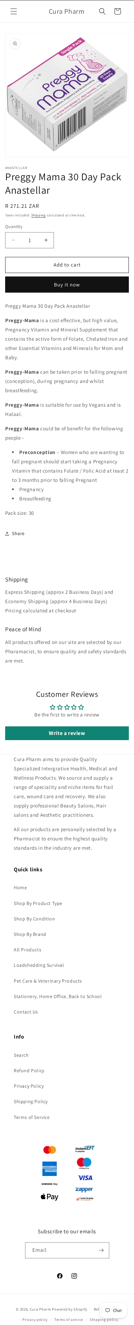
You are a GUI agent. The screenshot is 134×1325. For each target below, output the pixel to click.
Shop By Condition (34, 919)
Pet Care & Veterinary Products (48, 981)
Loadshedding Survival (39, 965)
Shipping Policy (31, 1101)
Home (20, 887)
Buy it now (67, 284)
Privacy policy (35, 1319)
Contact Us (26, 1012)
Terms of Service (32, 1117)
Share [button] (18, 533)
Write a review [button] (67, 733)
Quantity (13, 226)
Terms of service (68, 1319)
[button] (13, 11)
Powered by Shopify (69, 1308)
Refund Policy (29, 1070)
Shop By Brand (30, 934)
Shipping (38, 215)
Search (21, 1055)
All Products (27, 950)
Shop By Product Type (38, 903)
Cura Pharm (40, 1308)
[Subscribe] (101, 1250)
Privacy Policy (29, 1086)
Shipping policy (104, 1319)
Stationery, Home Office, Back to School (58, 996)
